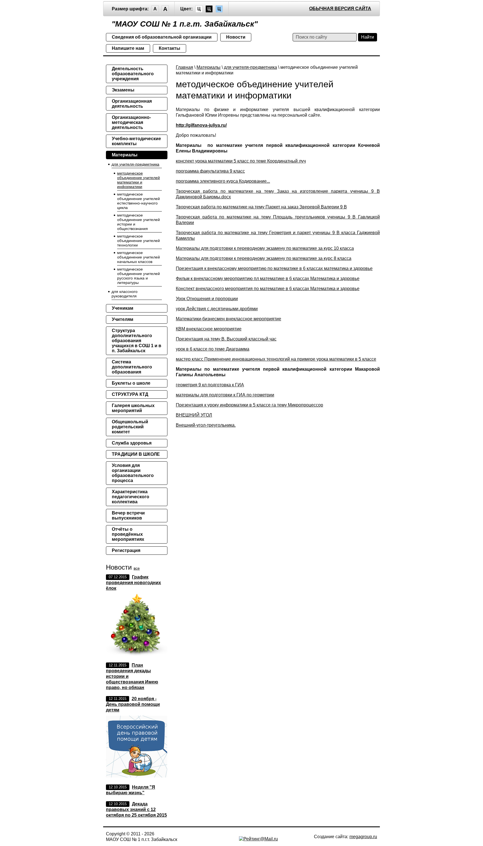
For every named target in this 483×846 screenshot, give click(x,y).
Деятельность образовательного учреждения (133, 73)
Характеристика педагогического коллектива (130, 496)
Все (137, 568)
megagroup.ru (363, 836)
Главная (184, 67)
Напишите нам (128, 48)
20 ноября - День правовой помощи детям (133, 704)
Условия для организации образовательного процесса (133, 473)
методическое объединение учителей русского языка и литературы (138, 276)
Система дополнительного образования (132, 366)
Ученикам (122, 308)
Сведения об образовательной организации (162, 37)
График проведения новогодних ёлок (133, 583)
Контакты (169, 48)
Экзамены (123, 90)
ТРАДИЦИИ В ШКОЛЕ (136, 454)
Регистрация (126, 550)
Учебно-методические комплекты (136, 141)
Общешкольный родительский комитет (130, 426)
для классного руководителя (125, 293)
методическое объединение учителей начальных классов (138, 257)
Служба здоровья (131, 443)
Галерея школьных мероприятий (133, 408)
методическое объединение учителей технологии (138, 240)
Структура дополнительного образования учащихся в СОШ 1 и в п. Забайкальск (136, 340)
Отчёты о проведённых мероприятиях (128, 534)
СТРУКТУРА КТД (130, 394)
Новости (235, 37)
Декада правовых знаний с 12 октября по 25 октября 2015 (136, 809)
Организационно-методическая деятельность (131, 122)
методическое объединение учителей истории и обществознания (138, 222)
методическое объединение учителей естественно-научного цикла (138, 201)
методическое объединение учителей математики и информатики (138, 180)
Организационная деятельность (132, 104)
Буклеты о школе (131, 383)
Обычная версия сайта (340, 8)
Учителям (122, 319)
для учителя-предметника (250, 67)
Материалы (208, 67)
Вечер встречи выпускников (128, 515)
